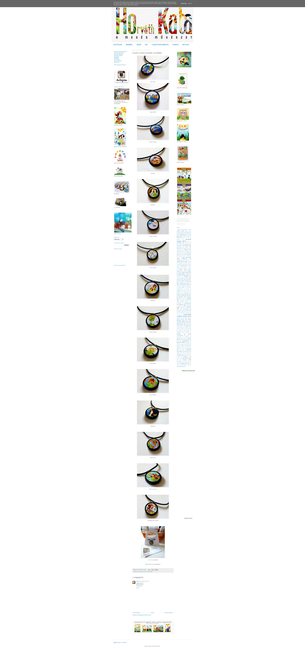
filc (186, 277)
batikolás (186, 249)
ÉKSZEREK (116, 57)
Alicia (137, 581)
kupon (188, 311)
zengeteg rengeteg (180, 366)
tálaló (184, 354)
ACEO (178, 237)
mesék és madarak (186, 317)
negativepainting (180, 331)
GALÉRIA (138, 45)
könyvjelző (179, 311)
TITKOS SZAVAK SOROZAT (120, 64)
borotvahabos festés (181, 252)
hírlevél (187, 288)
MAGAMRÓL (129, 45)
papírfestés (181, 339)
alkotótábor (179, 242)
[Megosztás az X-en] (154, 570)
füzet (188, 281)
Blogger (158, 646)
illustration (179, 293)
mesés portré (188, 320)
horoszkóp (184, 291)
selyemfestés (181, 350)
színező (178, 353)
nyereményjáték (180, 335)
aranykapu (179, 245)
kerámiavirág (179, 303)
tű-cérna (184, 359)
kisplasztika (179, 310)
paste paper (187, 339)
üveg (188, 361)
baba (186, 246)
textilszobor (179, 358)
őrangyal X (179, 338)
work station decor (185, 365)
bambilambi (179, 249)
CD (183, 254)
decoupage (179, 264)
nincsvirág (187, 332)
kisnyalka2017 (186, 308)
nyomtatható (179, 336)
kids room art (187, 306)
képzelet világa (182, 299)
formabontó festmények (185, 280)
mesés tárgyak (149, 571)
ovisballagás (186, 336)
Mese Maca (179, 317)
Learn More (184, 3)
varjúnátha (182, 363)
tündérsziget (179, 361)
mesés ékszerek (143, 571)
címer (184, 256)
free (177, 281)
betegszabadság (180, 250)
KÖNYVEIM (116, 62)
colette (178, 257)
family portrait (181, 275)
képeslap (189, 297)
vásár (188, 363)
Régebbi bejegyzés (169, 612)
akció (188, 237)
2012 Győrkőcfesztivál (186, 232)
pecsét (178, 341)
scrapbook (188, 349)
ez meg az (179, 273)
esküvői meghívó (185, 272)
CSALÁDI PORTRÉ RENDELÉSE (160, 45)
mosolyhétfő (187, 326)
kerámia (189, 299)
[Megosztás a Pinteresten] (157, 570)
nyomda (187, 335)
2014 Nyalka (187, 233)
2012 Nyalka (180, 233)
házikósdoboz (188, 285)
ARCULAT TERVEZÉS (119, 52)
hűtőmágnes (186, 292)
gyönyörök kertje (185, 284)
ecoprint (188, 265)
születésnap (179, 354)
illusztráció (185, 293)
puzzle (188, 346)
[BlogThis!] (153, 570)
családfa (187, 260)
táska (179, 355)
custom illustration (186, 257)
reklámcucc (179, 347)
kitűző (184, 310)
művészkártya (188, 328)
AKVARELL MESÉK (118, 55)
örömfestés (185, 338)
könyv (187, 310)
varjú (177, 363)
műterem (182, 328)
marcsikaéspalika (188, 312)
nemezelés (187, 331)
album (188, 241)
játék (183, 295)
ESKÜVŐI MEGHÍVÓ (118, 54)
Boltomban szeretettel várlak (188, 370)
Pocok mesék (188, 345)
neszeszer (179, 332)
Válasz (137, 587)
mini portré (186, 323)
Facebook (189, 273)
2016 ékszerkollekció (181, 235)
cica (179, 256)
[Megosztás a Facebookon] (156, 570)
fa (185, 273)
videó (178, 365)
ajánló (184, 237)
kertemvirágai (188, 304)
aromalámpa (179, 246)
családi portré (180, 261)
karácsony (181, 296)
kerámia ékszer (184, 300)
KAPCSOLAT (185, 45)
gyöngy (178, 284)
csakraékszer (184, 258)
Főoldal (152, 612)
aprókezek (187, 244)
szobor (188, 353)
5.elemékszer (184, 236)
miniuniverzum (180, 324)
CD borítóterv (188, 254)
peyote (187, 343)
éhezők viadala (188, 268)
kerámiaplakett (179, 302)
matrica (179, 314)
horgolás (178, 291)
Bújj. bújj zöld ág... (180, 253)
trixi (177, 359)
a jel (189, 236)
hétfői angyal (181, 287)
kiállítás (179, 306)
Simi (187, 350)
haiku (178, 285)
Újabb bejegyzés (136, 612)
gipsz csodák (180, 283)
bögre (188, 252)
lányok (178, 312)
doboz (182, 265)
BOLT (146, 45)
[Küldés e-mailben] (151, 570)
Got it (190, 3)
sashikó (183, 349)
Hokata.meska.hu (188, 518)
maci (182, 312)
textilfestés (185, 357)
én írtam (183, 271)
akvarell (178, 239)
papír (189, 338)
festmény (186, 276)
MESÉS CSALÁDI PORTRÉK (120, 51)
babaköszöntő (179, 248)
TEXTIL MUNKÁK (118, 61)
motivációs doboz (180, 327)
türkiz (184, 361)
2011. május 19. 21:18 (144, 581)
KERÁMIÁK (116, 58)
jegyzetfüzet (188, 295)
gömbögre (187, 283)
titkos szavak (186, 358)
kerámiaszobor (187, 302)
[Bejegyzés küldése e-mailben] (149, 569)
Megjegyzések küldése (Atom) (144, 615)
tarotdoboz (189, 354)
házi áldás (182, 285)
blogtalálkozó (187, 250)
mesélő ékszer (180, 319)
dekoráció (184, 264)
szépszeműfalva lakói (185, 351)
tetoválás (185, 355)
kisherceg (182, 307)
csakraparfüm (179, 260)
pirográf (178, 345)
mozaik (186, 327)
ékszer (138, 571)
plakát (182, 345)
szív (183, 353)
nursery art (181, 334)
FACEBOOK (175, 45)
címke (188, 256)
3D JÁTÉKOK (117, 59)
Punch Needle (181, 346)
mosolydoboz (180, 326)
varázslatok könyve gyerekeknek (183, 362)
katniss (184, 297)
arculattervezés (185, 245)
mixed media (188, 324)
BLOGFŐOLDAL (118, 45)
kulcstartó (184, 311)
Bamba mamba (187, 248)
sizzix (178, 351)
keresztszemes (188, 303)
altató (186, 242)
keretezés (181, 304)
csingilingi (189, 261)
